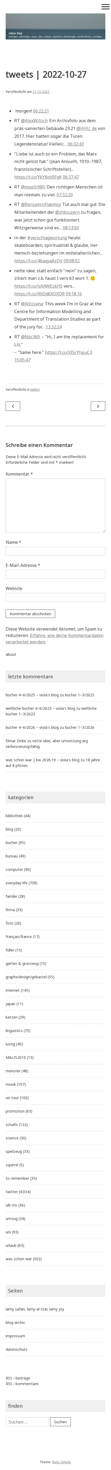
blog (9, 829)
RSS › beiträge (18, 1378)
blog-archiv (15, 1322)
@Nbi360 (30, 337)
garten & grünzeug (22, 963)
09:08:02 (72, 261)
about (11, 654)
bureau (12, 856)
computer (14, 869)
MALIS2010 (16, 1057)
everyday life (16, 882)
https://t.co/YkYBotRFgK (38, 177)
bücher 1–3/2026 (79, 727)
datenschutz (16, 1349)
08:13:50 (71, 228)
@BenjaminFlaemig (40, 204)
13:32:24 (54, 327)
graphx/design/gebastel (26, 976)
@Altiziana (32, 304)
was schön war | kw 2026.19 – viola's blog (42, 759)
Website (14, 588)
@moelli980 (33, 187)
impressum (15, 1335)
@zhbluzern (67, 212)
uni (8, 1231)
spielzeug (14, 1151)
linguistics (14, 1030)
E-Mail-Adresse (23, 565)
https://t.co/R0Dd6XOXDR (39, 294)
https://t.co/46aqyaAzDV (38, 261)
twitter (35, 389)
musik (11, 1084)
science (12, 1137)
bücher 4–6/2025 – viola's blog (32, 694)
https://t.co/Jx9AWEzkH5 (38, 286)
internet (13, 990)
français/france (19, 936)
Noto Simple (61, 1462)
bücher (12, 842)
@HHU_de (87, 128)
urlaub (11, 1245)
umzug (12, 1218)
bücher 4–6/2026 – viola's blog (32, 727)
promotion (15, 1111)
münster (13, 1070)
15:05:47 (22, 360)
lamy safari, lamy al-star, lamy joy (35, 1309)
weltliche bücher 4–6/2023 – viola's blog (40, 708)
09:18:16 (74, 294)
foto (9, 923)
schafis (12, 1124)
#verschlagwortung (47, 238)
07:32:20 (65, 195)
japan (10, 1003)
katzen (12, 1017)
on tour (12, 1097)
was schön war (19, 1258)
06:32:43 (76, 144)
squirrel (12, 1164)
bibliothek (14, 815)
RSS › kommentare (22, 1383)
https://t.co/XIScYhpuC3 (68, 352)
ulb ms (11, 1205)
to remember (17, 1178)
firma (10, 909)
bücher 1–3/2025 (79, 694)
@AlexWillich (34, 121)
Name (13, 542)
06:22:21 (41, 111)
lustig (10, 1044)
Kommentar (19, 474)
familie (11, 896)
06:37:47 (71, 177)
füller (10, 950)
